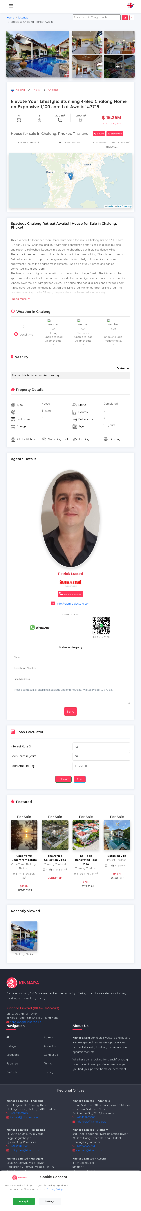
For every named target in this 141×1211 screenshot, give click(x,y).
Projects (11, 1072)
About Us (50, 1046)
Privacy (48, 1072)
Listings (23, 17)
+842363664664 (85, 1146)
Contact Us (51, 1054)
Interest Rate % (21, 746)
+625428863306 (85, 1117)
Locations (12, 1054)
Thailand (20, 89)
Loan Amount (20, 766)
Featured (12, 1063)
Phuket (36, 89)
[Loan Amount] (33, 766)
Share (100, 133)
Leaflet (110, 206)
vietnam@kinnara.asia (90, 1150)
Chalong (53, 89)
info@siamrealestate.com (73, 603)
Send (70, 711)
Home (10, 17)
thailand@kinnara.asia (24, 1117)
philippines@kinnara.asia (25, 1150)
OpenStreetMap (124, 206)
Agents (48, 1037)
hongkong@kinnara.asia (25, 1022)
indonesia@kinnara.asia (91, 1121)
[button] (70, 176)
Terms (48, 1063)
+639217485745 (18, 1146)
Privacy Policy (55, 1189)
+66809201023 (18, 1113)
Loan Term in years (23, 756)
